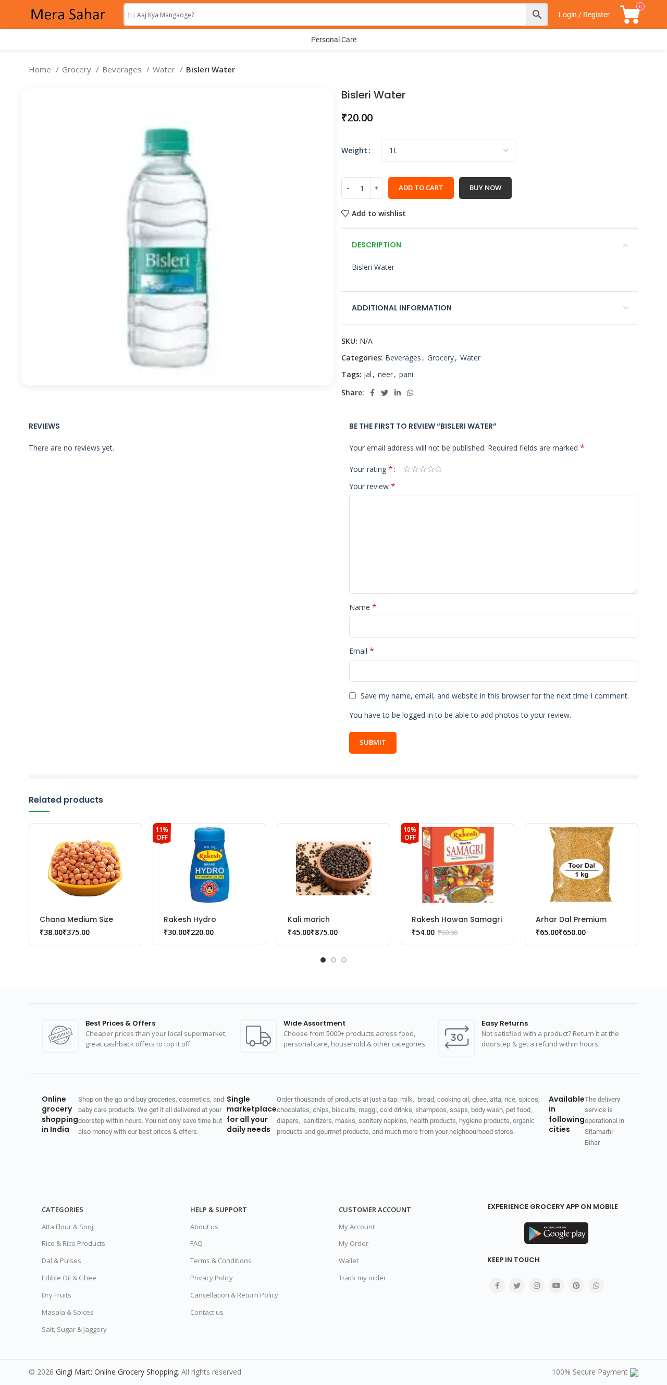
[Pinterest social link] (576, 1285)
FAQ (196, 1243)
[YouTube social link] (556, 1285)
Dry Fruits (56, 1295)
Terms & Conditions (221, 1260)
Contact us (207, 1312)
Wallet (349, 1260)
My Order (353, 1243)
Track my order (362, 1277)
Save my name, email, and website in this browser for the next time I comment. (495, 696)
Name (363, 607)
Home (41, 69)
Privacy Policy (211, 1277)
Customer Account (375, 1209)
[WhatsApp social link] (410, 393)
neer (385, 374)
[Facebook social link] (372, 393)
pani (406, 374)
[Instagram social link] (537, 1285)
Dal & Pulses (61, 1260)
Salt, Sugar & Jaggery (74, 1329)
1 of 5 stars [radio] (407, 468)
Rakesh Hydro (190, 919)
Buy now (485, 187)
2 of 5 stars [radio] (415, 468)
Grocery (77, 69)
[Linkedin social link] (397, 393)
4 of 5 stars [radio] (431, 468)
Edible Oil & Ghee (69, 1277)
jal (368, 374)
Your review (372, 486)
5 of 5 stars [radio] (438, 468)
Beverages (123, 69)
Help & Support (218, 1209)
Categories (62, 1209)
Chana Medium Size (76, 919)
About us (204, 1226)
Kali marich (309, 919)
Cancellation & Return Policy (234, 1295)
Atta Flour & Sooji (68, 1226)
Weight (354, 150)
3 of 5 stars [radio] (423, 468)
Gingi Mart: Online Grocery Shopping (117, 1372)
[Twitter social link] (384, 393)
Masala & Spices (68, 1312)
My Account (357, 1226)
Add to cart (421, 187)
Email (361, 650)
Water (165, 69)
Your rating (371, 469)
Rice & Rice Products (73, 1243)
